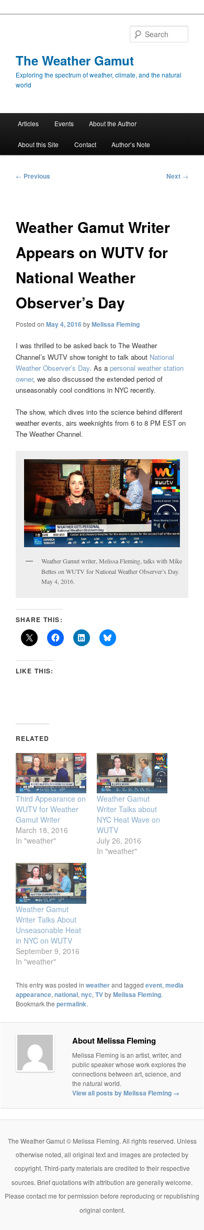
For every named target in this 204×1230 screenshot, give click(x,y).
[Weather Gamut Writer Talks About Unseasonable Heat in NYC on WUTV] (51, 883)
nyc (86, 994)
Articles (28, 123)
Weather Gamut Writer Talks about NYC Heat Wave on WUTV (128, 814)
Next (177, 176)
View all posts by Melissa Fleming (125, 1093)
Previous (33, 176)
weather (98, 985)
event (153, 985)
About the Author (113, 123)
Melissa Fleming (116, 324)
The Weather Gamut (75, 60)
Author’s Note (130, 144)
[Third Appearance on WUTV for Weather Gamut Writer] (51, 773)
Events (64, 123)
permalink (71, 1004)
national (66, 994)
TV (99, 994)
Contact (85, 144)
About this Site (38, 144)
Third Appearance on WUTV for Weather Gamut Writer (51, 809)
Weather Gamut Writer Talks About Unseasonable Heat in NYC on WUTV (48, 925)
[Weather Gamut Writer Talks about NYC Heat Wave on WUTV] (132, 773)
